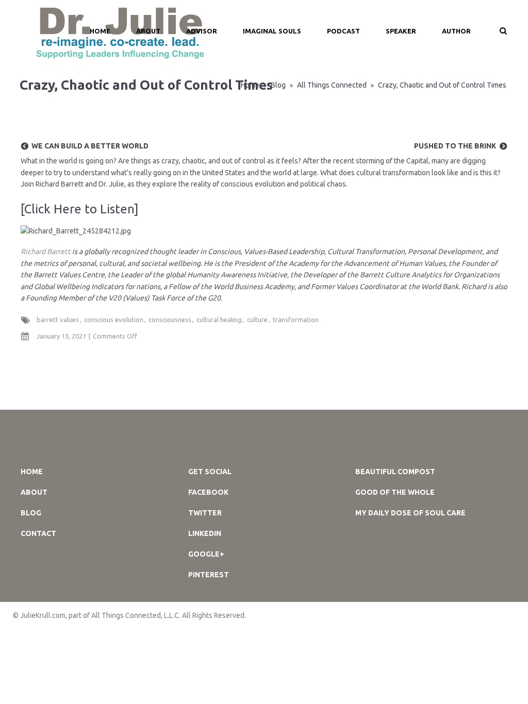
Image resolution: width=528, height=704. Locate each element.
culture (257, 319)
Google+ (206, 554)
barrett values (58, 319)
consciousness (169, 319)
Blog (278, 85)
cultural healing (219, 319)
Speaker (401, 31)
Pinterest (208, 575)
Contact (38, 533)
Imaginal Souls (272, 31)
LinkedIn (204, 533)
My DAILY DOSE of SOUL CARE (410, 513)
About (148, 31)
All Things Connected (332, 85)
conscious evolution (113, 319)
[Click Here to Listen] (80, 209)
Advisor (201, 31)
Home (32, 471)
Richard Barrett (46, 251)
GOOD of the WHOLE (395, 492)
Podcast (343, 31)
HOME (100, 31)
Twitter (205, 513)
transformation (296, 319)
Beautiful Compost (395, 471)
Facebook (208, 492)
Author (456, 31)
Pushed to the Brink (455, 146)
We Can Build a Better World (89, 146)
